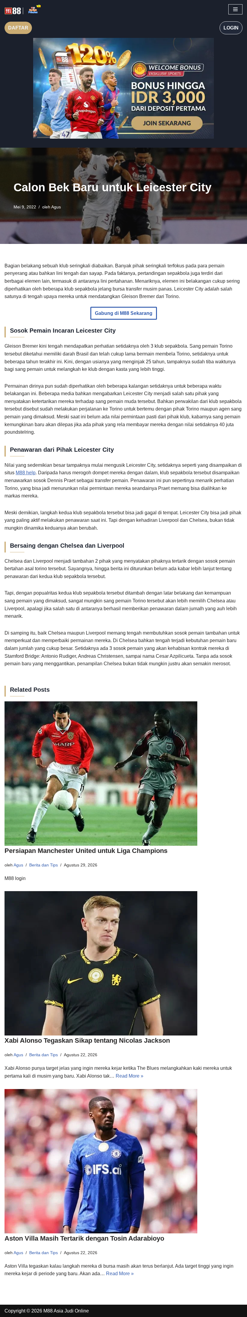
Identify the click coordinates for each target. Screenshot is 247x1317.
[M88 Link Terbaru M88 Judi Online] (23, 9)
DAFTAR (18, 27)
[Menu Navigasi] (235, 9)
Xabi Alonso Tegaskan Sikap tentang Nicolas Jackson (87, 1040)
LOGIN (231, 27)
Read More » (129, 1076)
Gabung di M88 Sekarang (123, 313)
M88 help (26, 472)
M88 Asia (53, 1310)
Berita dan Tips (43, 865)
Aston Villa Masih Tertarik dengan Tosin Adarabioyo (84, 1238)
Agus (56, 207)
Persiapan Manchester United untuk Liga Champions (86, 850)
